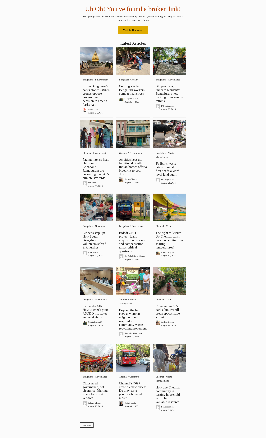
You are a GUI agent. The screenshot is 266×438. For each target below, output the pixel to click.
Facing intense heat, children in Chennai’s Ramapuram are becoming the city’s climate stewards (96, 169)
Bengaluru (88, 79)
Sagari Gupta (130, 403)
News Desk (93, 109)
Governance (174, 79)
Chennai (87, 153)
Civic (168, 226)
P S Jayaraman (167, 407)
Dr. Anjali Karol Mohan (135, 256)
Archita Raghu (131, 179)
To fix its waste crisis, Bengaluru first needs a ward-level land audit (168, 169)
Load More (86, 425)
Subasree (92, 182)
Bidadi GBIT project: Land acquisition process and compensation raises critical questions (132, 242)
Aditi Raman (93, 252)
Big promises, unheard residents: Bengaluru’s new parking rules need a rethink (169, 93)
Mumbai (123, 299)
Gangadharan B (131, 98)
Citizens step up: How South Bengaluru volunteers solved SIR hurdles (94, 240)
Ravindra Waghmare (133, 333)
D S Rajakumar (167, 106)
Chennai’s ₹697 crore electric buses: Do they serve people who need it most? (132, 391)
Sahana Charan (94, 403)
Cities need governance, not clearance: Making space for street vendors (95, 391)
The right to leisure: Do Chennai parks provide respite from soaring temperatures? (169, 240)
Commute (134, 376)
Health (134, 79)
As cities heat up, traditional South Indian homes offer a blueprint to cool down (133, 167)
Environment (101, 79)
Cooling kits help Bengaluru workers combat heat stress (131, 89)
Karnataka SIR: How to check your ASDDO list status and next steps (95, 311)
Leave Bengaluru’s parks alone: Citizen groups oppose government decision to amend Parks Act (96, 95)
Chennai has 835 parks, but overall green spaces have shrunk (168, 311)
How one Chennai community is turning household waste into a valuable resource (168, 395)
